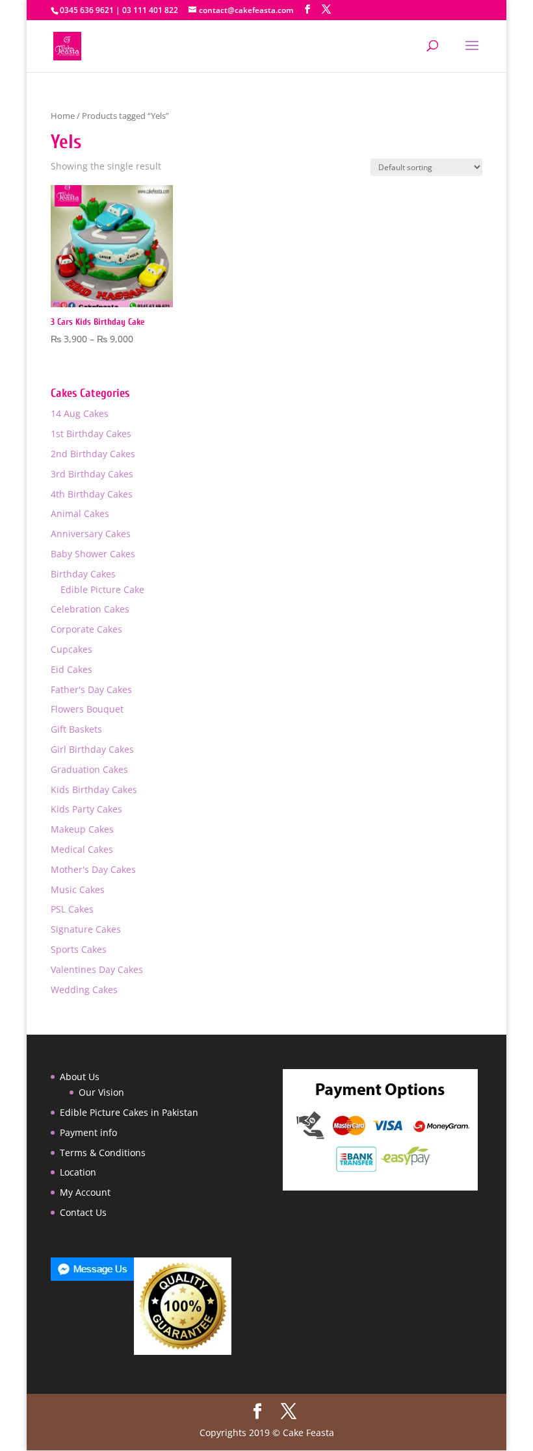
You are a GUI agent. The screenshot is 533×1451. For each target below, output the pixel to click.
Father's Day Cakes (91, 689)
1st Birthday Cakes (91, 433)
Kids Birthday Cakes (94, 789)
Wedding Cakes (84, 989)
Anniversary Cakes (91, 533)
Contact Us (83, 1212)
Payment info (88, 1132)
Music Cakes (78, 889)
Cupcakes (71, 649)
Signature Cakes (86, 929)
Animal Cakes (80, 513)
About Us (79, 1076)
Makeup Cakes (82, 829)
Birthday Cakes (83, 574)
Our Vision (101, 1092)
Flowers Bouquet (87, 709)
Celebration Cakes (90, 609)
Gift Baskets (76, 729)
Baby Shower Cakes (93, 554)
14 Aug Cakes (80, 413)
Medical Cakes (82, 849)
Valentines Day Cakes (97, 969)
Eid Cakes (71, 669)
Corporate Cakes (86, 629)
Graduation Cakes (89, 769)
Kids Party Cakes (86, 809)
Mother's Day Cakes (93, 869)
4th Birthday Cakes (92, 494)
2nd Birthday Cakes (93, 454)
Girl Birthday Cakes (92, 749)
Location (78, 1172)
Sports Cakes (79, 949)
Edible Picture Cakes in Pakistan (129, 1112)
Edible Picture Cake (102, 589)
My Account (85, 1192)
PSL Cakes (72, 909)
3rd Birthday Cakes (92, 474)
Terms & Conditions (103, 1152)
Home (63, 115)
